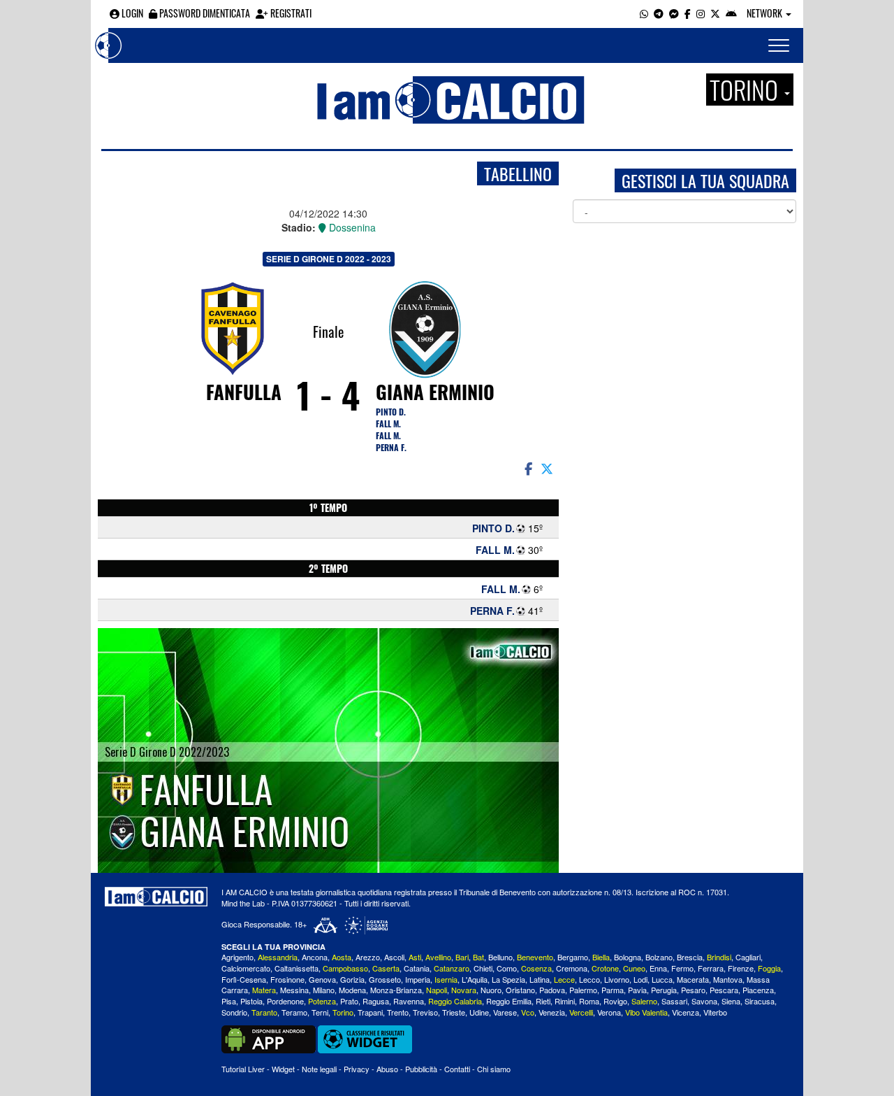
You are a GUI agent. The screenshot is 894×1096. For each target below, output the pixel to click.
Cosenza (536, 968)
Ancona (315, 956)
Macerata (693, 979)
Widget (283, 1068)
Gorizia (352, 979)
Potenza (322, 1000)
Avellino (438, 956)
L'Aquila (475, 979)
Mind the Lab (243, 903)
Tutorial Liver (243, 1068)
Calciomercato (245, 968)
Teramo (294, 1012)
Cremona (571, 968)
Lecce (564, 979)
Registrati (290, 13)
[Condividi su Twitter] (548, 467)
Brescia (690, 956)
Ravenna (408, 1000)
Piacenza (758, 989)
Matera (264, 989)
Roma (589, 1000)
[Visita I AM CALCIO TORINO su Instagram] (700, 13)
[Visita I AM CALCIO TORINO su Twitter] (715, 13)
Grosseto (385, 979)
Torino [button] (746, 89)
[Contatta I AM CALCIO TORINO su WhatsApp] (644, 13)
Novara (463, 989)
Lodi (640, 979)
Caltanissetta (296, 968)
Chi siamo (494, 1068)
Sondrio (234, 1012)
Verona (609, 1012)
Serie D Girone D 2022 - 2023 (328, 258)
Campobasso (345, 968)
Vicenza (685, 1012)
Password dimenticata (203, 13)
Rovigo (615, 1000)
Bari (462, 956)
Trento (398, 1012)
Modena (352, 989)
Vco (527, 1012)
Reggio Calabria (455, 1000)
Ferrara (711, 968)
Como (507, 968)
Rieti (543, 1000)
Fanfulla (243, 392)
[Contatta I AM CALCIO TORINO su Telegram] (659, 13)
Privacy (356, 1068)
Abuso (387, 1068)
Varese (505, 1012)
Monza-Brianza (396, 989)
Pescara (724, 989)
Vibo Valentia (646, 1012)
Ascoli (394, 956)
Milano (324, 989)
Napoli (436, 989)
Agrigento (237, 956)
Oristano (520, 989)
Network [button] (765, 13)
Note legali (319, 1068)
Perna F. (391, 447)
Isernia (445, 979)
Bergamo (572, 956)
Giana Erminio (435, 392)
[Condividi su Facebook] (527, 467)
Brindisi (719, 956)
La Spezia (508, 979)
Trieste (453, 1012)
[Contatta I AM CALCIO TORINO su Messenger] (674, 13)
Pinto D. (391, 412)
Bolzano (659, 956)
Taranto (264, 1012)
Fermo (682, 968)
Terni (320, 1012)
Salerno (644, 1000)
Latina (539, 979)
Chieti (483, 968)
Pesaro (693, 989)
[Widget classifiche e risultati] (365, 1037)
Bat (478, 956)
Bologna (627, 956)
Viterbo (715, 1012)
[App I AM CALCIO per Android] (731, 13)
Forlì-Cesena (243, 979)
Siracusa (760, 1000)
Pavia (637, 989)
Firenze (741, 968)
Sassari (674, 1000)
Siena (730, 1000)
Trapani (370, 1012)
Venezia (551, 1012)
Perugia (664, 989)
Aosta (341, 956)
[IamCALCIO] (156, 896)
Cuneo (634, 968)
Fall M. (388, 423)
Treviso (425, 1012)
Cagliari (748, 956)
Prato (349, 1000)
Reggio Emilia (509, 1000)
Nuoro (491, 989)
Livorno (616, 979)
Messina (294, 989)
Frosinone (287, 979)
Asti (415, 956)
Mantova (727, 979)
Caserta (386, 968)
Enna (658, 968)
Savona (704, 1000)
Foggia (769, 968)
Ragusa (375, 1000)
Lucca (662, 979)
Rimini (565, 1000)
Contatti (457, 1068)
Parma (612, 989)
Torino (342, 1012)
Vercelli (581, 1012)
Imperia (417, 979)
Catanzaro (451, 968)
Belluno (500, 956)
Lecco (589, 979)
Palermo (583, 989)
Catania (417, 968)
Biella (601, 956)
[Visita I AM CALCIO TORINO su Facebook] (687, 13)
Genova (322, 979)
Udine (479, 1012)
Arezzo (368, 956)
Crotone (605, 968)
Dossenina (351, 227)
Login (131, 13)
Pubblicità (421, 1068)
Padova (552, 989)
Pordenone (285, 1000)
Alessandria (278, 956)
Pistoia (251, 1000)
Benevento (535, 956)
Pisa (228, 1000)
